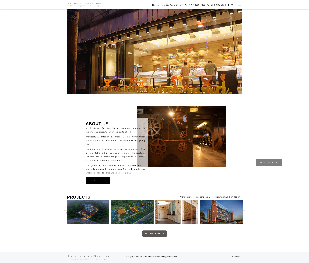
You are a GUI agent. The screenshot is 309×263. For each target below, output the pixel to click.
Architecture (186, 197)
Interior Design (203, 197)
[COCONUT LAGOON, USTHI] (132, 212)
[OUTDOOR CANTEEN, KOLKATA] (176, 212)
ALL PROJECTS (154, 233)
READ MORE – (98, 181)
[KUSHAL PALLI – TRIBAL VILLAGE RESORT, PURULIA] (88, 212)
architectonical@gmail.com (168, 5)
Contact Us (236, 256)
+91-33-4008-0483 (196, 5)
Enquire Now (269, 162)
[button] (72, 55)
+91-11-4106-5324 (217, 5)
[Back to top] (306, 259)
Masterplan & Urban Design (227, 197)
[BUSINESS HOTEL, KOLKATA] (221, 212)
